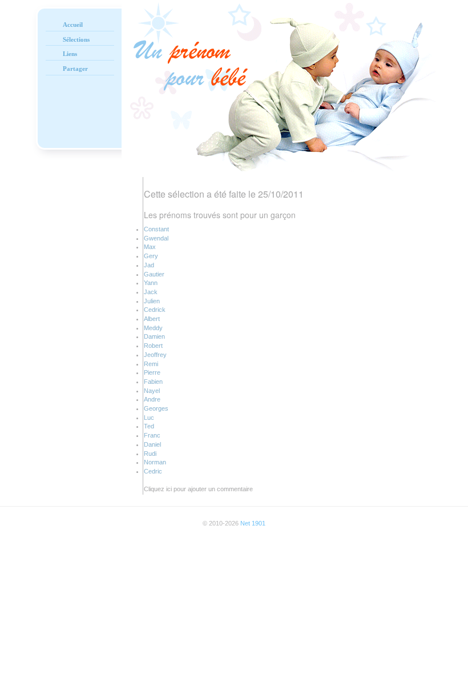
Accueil (73, 24)
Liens (70, 53)
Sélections (76, 39)
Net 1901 (252, 523)
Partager (75, 68)
